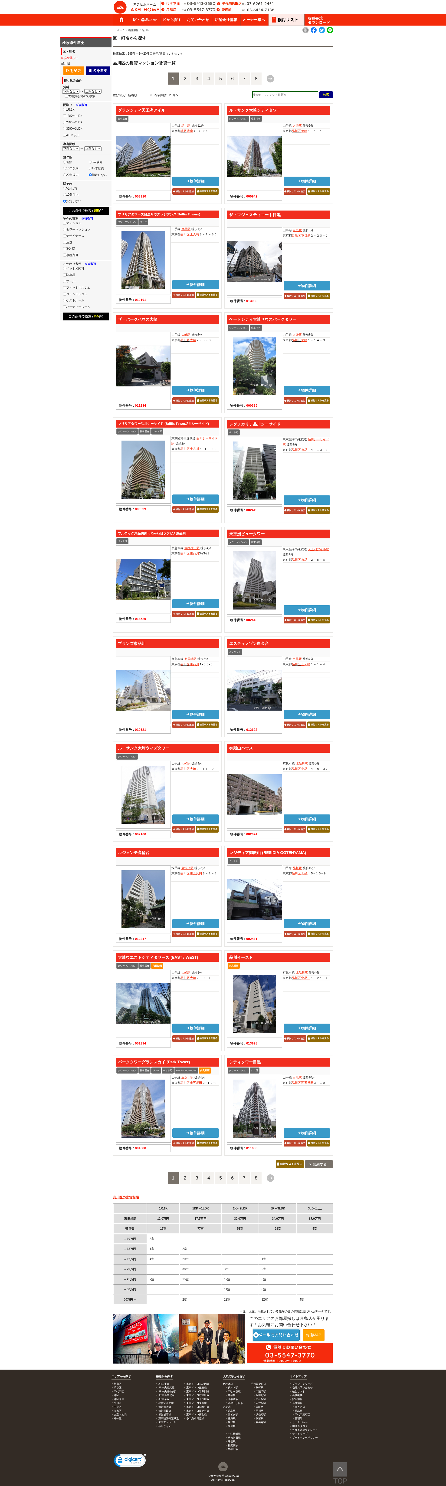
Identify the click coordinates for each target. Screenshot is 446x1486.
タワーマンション (238, 118)
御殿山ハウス (241, 748)
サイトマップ (298, 1376)
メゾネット (235, 652)
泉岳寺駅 (261, 1422)
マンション (73, 223)
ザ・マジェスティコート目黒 (255, 214)
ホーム (121, 20)
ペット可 (157, 431)
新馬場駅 (190, 659)
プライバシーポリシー (305, 1437)
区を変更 (73, 70)
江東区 (117, 1410)
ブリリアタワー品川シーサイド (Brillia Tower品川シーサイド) (163, 423)
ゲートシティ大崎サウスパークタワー (262, 319)
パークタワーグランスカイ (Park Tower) (154, 1062)
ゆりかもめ (164, 1426)
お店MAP (313, 1335)
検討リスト (298, 1391)
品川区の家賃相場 (126, 1197)
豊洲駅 (232, 1418)
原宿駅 (232, 1395)
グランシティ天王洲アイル (141, 110)
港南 (190, 131)
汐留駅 (259, 1418)
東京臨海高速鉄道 (168, 1418)
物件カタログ (300, 1426)
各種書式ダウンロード (319, 20)
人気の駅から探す (234, 1376)
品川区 (146, 30)
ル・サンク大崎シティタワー (255, 110)
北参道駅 (233, 1399)
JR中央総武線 (166, 1387)
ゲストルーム (75, 300)
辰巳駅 (232, 1422)
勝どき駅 (233, 1414)
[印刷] (305, 32)
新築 (69, 162)
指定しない (99, 175)
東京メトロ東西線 (196, 1403)
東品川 (194, 449)
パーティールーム (78, 307)
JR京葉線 (163, 1399)
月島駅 (232, 1410)
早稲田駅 (233, 1449)
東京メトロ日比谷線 (197, 1410)
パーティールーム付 (186, 1070)
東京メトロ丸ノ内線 (197, 1383)
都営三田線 (164, 1410)
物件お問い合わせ (302, 1387)
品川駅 (185, 125)
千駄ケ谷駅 (234, 1391)
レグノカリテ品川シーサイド (255, 424)
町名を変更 (98, 70)
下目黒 (305, 235)
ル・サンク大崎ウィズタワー (143, 748)
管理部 (298, 1418)
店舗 (69, 242)
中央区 (117, 1406)
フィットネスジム (78, 287)
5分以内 (71, 188)
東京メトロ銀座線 (196, 1387)
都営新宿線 (164, 1406)
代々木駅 (233, 1387)
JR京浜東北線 (166, 1395)
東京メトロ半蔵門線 (197, 1391)
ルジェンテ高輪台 (134, 852)
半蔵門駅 (261, 1391)
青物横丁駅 (192, 548)
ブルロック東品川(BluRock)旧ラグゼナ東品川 (152, 533)
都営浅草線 (164, 1414)
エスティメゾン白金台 (249, 643)
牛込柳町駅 (234, 1433)
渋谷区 (117, 1387)
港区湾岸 (119, 1399)
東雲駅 (232, 1426)
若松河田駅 (234, 1437)
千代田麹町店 (302, 1414)
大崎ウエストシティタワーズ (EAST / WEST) (158, 957)
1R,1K (70, 109)
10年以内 (72, 168)
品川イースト (241, 957)
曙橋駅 (232, 1441)
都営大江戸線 (166, 1403)
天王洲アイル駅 (318, 549)
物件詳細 (197, 181)
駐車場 (70, 275)
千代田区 (119, 1391)
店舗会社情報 (226, 20)
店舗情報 (297, 1403)
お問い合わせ (198, 20)
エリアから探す (121, 1376)
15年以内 (98, 168)
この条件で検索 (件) (86, 210)
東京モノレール (167, 1422)
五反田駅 (187, 1077)
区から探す (172, 20)
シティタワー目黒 (245, 1062)
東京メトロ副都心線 (197, 1406)
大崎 (304, 131)
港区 (183, 131)
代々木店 (300, 1406)
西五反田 (307, 1082)
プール (70, 281)
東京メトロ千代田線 (197, 1399)
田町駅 (259, 1406)
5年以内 (97, 162)
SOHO (70, 248)
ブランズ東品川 (132, 643)
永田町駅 (261, 1395)
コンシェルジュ (76, 294)
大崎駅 (297, 125)
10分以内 (72, 194)
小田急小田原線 (195, 1418)
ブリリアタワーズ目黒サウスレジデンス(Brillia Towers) (159, 214)
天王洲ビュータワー (247, 533)
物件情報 (133, 30)
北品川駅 (302, 763)
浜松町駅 (261, 1414)
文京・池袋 (120, 1414)
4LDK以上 (73, 135)
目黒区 (296, 235)
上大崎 (194, 234)
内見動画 (157, 965)
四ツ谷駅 (261, 1403)
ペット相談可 (75, 268)
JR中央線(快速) (167, 1391)
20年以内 (72, 175)
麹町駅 (259, 1387)
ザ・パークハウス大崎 (137, 319)
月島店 (298, 1410)
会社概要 (297, 1395)
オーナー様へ (254, 20)
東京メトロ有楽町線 (197, 1395)
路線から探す (164, 1376)
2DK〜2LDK (74, 122)
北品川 (305, 769)
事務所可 (72, 255)
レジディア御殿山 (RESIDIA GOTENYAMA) (267, 852)
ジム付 (143, 222)
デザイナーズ (75, 235)
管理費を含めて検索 (81, 96)
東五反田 (196, 873)
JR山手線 (163, 1383)
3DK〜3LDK (74, 128)
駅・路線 (145, 20)
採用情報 (297, 1399)
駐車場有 (122, 118)
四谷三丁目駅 (235, 1403)
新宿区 (117, 1383)
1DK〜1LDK (74, 116)
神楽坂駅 (233, 1445)
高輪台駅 (187, 868)
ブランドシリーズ (302, 1383)
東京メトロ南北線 (196, 1414)
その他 (117, 1418)
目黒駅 (185, 229)
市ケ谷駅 (261, 1399)
